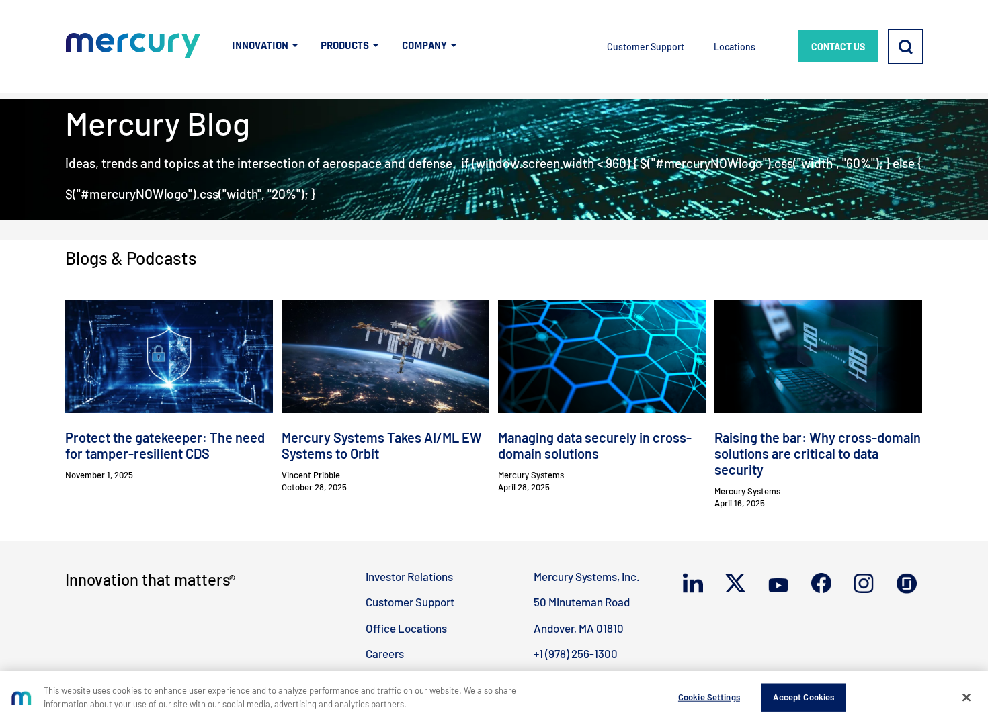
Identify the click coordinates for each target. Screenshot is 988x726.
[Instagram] (867, 585)
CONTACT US (838, 46)
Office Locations (406, 628)
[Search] (905, 46)
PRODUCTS (345, 45)
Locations (734, 46)
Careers (385, 653)
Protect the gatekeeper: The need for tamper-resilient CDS (165, 445)
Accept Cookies (803, 697)
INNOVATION (260, 45)
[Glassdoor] (910, 584)
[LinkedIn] (696, 584)
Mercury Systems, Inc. (587, 576)
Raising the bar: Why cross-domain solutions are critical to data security (817, 453)
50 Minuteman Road (582, 601)
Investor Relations (409, 576)
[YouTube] (781, 584)
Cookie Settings (709, 697)
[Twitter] (738, 584)
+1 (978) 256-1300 (576, 653)
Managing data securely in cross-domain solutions (595, 445)
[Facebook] (824, 584)
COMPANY (424, 45)
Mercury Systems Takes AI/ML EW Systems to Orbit (382, 445)
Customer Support (645, 46)
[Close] (966, 697)
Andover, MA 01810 (579, 628)
